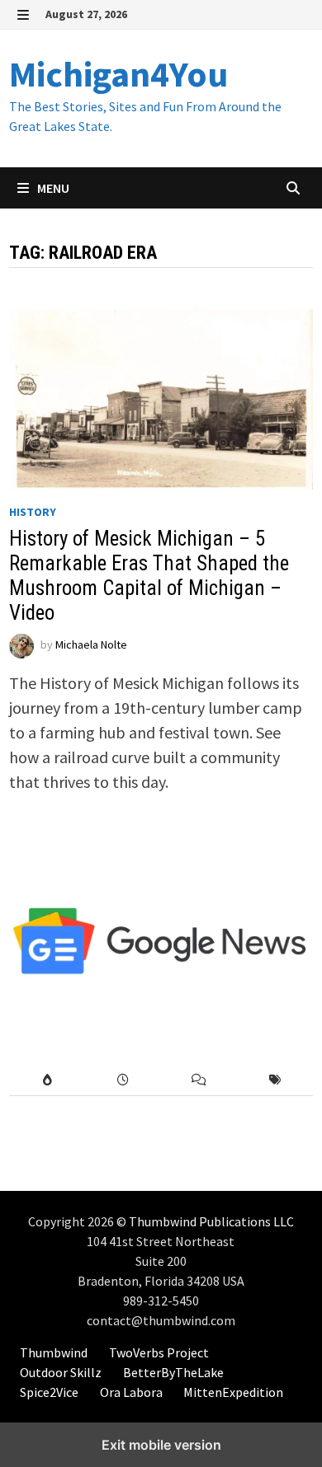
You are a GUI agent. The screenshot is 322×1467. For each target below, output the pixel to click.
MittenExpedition (233, 1392)
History (32, 511)
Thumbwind (54, 1352)
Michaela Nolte (91, 645)
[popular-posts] (47, 1080)
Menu (52, 188)
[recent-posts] (123, 1080)
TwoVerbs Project (159, 1352)
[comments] (199, 1080)
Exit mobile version (161, 1445)
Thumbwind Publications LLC (211, 1221)
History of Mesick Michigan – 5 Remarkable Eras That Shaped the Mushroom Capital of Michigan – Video (149, 576)
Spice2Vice (49, 1392)
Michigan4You (118, 73)
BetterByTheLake (173, 1372)
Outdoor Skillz (61, 1372)
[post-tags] (275, 1080)
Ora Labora (131, 1392)
